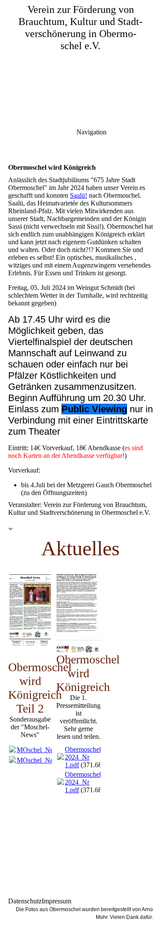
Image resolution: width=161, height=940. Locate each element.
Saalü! (78, 195)
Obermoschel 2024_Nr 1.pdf (83, 757)
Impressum (56, 901)
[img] (80, 60)
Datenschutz (25, 901)
